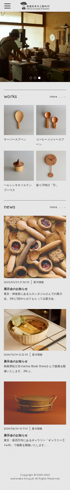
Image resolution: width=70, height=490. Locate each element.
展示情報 (38, 282)
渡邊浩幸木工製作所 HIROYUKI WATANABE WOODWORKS (35, 6)
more (53, 96)
